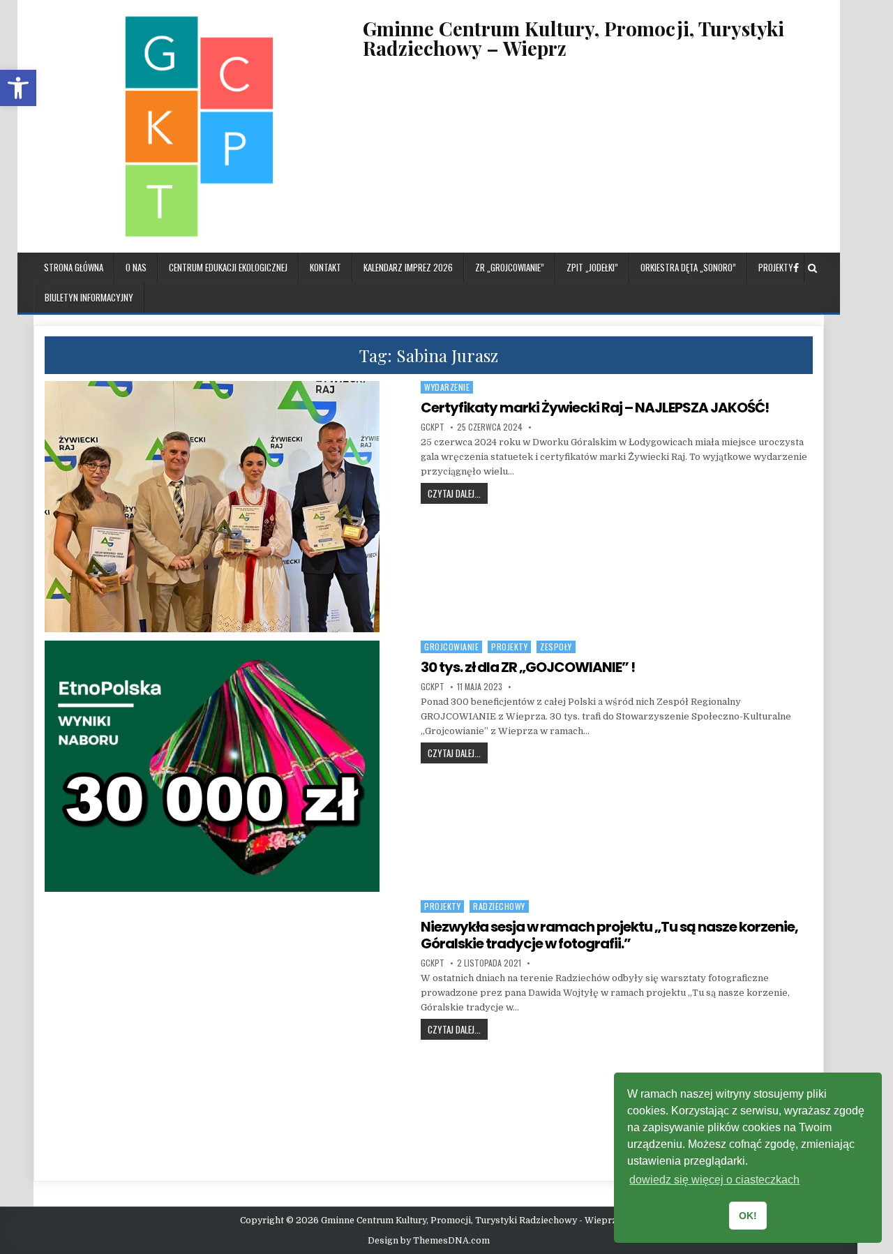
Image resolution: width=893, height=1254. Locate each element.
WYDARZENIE (447, 387)
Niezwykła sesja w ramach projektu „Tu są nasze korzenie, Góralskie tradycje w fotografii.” (609, 935)
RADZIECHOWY (499, 906)
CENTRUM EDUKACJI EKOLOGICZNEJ (228, 267)
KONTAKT (325, 267)
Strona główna (73, 267)
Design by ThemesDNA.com (429, 1241)
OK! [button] (748, 1215)
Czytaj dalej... (458, 493)
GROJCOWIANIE (451, 646)
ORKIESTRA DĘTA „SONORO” (688, 267)
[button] (18, 88)
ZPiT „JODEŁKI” (592, 267)
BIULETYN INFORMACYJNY (89, 297)
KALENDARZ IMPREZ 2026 (408, 267)
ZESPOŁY (556, 646)
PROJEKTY (775, 267)
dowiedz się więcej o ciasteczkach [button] (714, 1180)
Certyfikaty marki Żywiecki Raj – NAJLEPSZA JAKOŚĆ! (595, 407)
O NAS (136, 267)
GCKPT (432, 427)
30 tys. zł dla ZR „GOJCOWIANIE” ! (528, 667)
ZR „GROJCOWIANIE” (509, 267)
